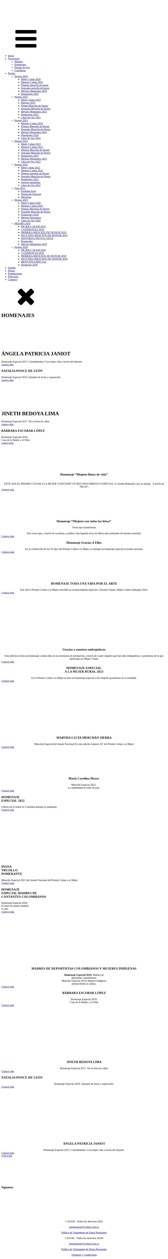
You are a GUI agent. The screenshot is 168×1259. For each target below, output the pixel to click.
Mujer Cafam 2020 (31, 203)
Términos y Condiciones (84, 1254)
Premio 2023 (21, 141)
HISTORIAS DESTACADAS (37, 238)
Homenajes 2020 (30, 214)
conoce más (7, 364)
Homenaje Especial (31, 194)
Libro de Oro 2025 (31, 117)
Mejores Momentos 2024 (34, 132)
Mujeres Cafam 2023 (32, 147)
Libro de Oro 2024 (31, 138)
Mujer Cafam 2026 (31, 79)
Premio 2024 (21, 120)
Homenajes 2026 (30, 94)
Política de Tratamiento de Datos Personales (84, 1232)
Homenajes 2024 (30, 135)
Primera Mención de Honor (35, 126)
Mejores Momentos (31, 217)
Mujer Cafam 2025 (31, 99)
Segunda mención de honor (35, 88)
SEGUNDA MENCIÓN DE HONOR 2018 (44, 259)
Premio (11, 73)
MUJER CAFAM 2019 (33, 226)
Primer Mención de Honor (34, 105)
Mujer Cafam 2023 (31, 144)
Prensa (11, 270)
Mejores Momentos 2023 (34, 158)
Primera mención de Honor (35, 173)
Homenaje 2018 (29, 264)
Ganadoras (20, 70)
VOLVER (6, 1155)
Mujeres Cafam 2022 (32, 170)
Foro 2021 (19, 188)
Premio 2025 (21, 97)
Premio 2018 (21, 247)
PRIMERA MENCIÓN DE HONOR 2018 (43, 256)
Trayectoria (14, 58)
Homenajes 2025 (30, 114)
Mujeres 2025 (28, 102)
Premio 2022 (21, 164)
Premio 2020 (21, 200)
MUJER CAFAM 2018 (33, 250)
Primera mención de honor (34, 85)
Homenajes (20, 64)
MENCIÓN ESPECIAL (34, 261)
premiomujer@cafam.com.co (84, 1227)
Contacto (12, 279)
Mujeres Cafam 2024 (32, 123)
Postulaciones (15, 273)
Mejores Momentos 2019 (34, 244)
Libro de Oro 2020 (31, 220)
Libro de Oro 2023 (31, 161)
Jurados (12, 267)
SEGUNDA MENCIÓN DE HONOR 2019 (44, 235)
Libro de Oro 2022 (31, 185)
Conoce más (7, 489)
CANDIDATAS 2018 (32, 253)
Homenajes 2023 (30, 155)
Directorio (13, 276)
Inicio (11, 55)
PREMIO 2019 (22, 223)
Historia (18, 61)
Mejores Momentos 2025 (34, 111)
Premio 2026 (21, 76)
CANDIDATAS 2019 (32, 229)
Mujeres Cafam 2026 (32, 82)
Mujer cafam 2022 (30, 167)
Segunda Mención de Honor (35, 108)
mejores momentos (30, 182)
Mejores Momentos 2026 (34, 91)
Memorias (26, 197)
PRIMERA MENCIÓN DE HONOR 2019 (43, 232)
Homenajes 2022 (30, 179)
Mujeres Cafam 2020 (32, 206)
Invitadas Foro (28, 191)
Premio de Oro (22, 67)
